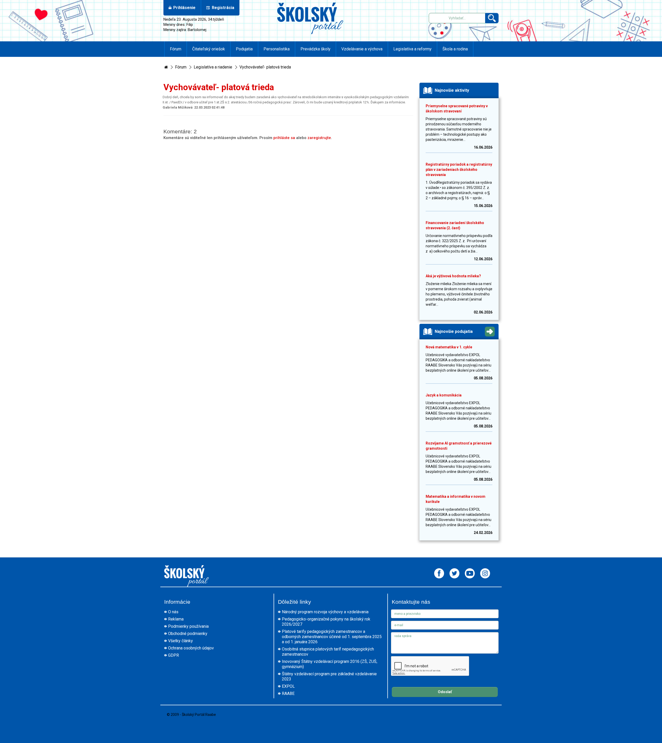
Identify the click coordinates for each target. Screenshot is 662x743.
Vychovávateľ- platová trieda (265, 67)
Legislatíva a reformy (412, 49)
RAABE (288, 693)
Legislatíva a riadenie (213, 67)
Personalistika (277, 49)
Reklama (176, 619)
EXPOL (288, 686)
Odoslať (445, 692)
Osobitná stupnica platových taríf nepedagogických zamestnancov (328, 652)
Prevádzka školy (315, 49)
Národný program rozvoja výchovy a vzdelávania (325, 611)
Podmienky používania (188, 626)
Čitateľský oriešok (208, 49)
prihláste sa (284, 137)
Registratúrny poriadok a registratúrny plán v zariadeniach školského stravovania (459, 169)
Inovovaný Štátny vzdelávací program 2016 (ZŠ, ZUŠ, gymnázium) (329, 664)
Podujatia (244, 49)
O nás (173, 611)
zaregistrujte (319, 137)
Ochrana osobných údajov (191, 648)
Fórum (175, 49)
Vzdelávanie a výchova (361, 49)
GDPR (173, 655)
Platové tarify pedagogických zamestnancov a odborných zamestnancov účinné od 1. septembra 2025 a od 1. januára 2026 (332, 636)
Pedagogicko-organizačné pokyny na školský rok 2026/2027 (326, 622)
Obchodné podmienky (187, 633)
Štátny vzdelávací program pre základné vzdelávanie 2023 (329, 676)
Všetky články (180, 640)
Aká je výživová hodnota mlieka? (453, 276)
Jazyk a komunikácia (444, 395)
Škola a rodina (455, 49)
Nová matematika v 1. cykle (449, 347)
